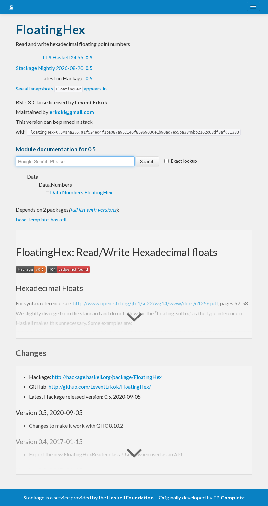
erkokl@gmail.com (71, 112)
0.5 (88, 57)
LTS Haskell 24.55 (63, 57)
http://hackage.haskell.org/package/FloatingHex (107, 377)
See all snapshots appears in (61, 88)
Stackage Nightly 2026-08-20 (49, 68)
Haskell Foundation (130, 497)
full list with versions (93, 209)
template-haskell (47, 219)
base (21, 219)
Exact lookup (184, 161)
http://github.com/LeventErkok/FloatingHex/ (100, 387)
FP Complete (229, 497)
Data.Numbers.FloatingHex (81, 192)
